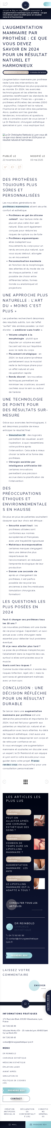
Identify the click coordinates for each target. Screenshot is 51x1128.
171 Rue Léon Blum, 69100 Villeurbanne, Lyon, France (23, 1020)
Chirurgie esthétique (14, 1058)
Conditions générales (43, 1113)
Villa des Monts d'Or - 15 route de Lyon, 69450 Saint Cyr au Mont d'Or (25, 1031)
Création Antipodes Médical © (9, 1111)
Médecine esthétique (14, 1062)
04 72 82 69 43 (9, 1037)
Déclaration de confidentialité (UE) (27, 1113)
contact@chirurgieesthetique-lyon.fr (18, 1042)
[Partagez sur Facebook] (5, 169)
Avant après (9, 1071)
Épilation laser (11, 1067)
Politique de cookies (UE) (14, 1081)
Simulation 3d (10, 1076)
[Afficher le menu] (5, 4)
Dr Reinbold (9, 1053)
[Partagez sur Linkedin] (19, 169)
